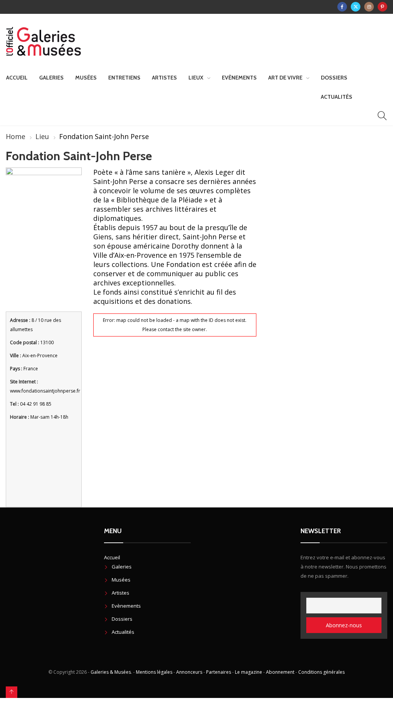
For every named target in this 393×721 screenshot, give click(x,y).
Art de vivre (285, 77)
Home (15, 136)
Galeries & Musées (111, 672)
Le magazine (248, 672)
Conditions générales (321, 672)
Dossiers (334, 77)
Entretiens (124, 77)
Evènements (239, 77)
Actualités (336, 96)
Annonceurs (189, 672)
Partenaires (218, 672)
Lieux (195, 77)
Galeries (51, 77)
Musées (86, 77)
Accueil (17, 77)
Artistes (164, 77)
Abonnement (280, 672)
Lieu (42, 136)
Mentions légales (154, 672)
